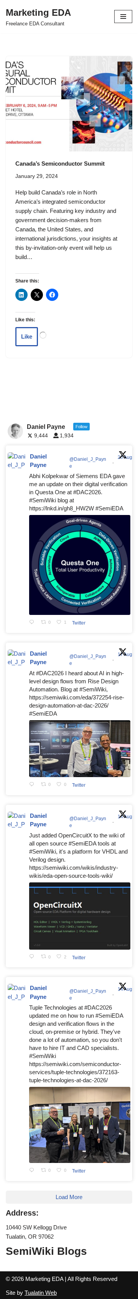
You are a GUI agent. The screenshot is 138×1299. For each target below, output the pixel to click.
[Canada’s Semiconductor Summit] (69, 103)
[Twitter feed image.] (79, 565)
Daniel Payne (38, 460)
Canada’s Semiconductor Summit (60, 163)
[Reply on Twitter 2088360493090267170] (33, 957)
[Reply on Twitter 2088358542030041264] (33, 1170)
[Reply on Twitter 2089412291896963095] (33, 784)
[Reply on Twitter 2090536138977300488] (33, 622)
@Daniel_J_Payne (87, 463)
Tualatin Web (41, 1292)
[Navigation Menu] (123, 16)
